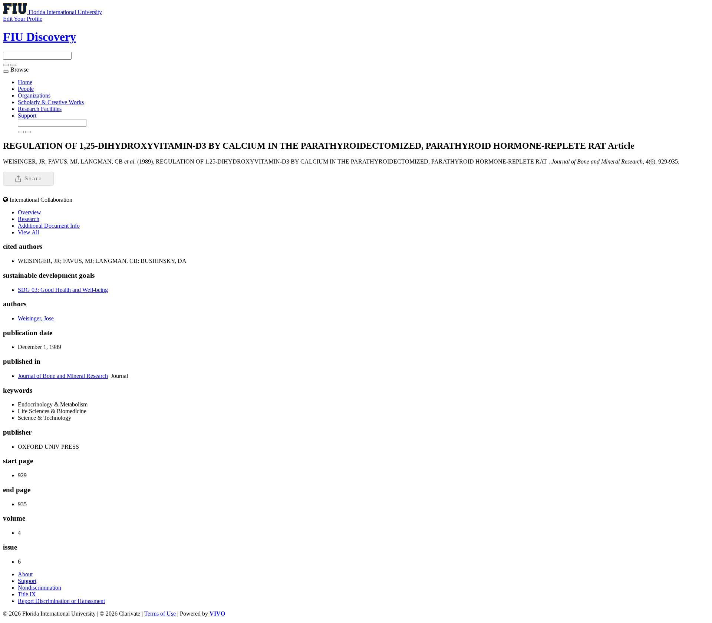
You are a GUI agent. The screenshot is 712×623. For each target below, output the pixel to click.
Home (25, 82)
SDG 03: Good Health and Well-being (63, 290)
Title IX (27, 594)
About (25, 574)
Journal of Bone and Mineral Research (63, 376)
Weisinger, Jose (36, 318)
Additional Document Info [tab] (49, 225)
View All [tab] (28, 232)
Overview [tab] (29, 212)
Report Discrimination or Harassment (61, 601)
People (26, 89)
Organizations (34, 95)
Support (27, 115)
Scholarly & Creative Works (51, 102)
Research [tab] (28, 219)
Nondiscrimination (39, 587)
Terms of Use (160, 613)
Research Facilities (40, 109)
